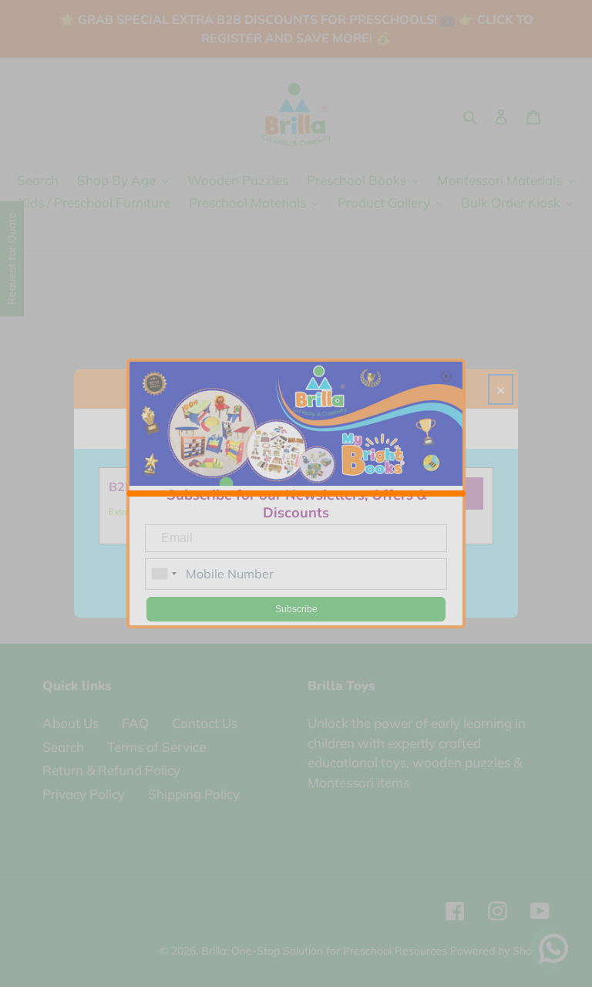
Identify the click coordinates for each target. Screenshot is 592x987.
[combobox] (163, 574)
